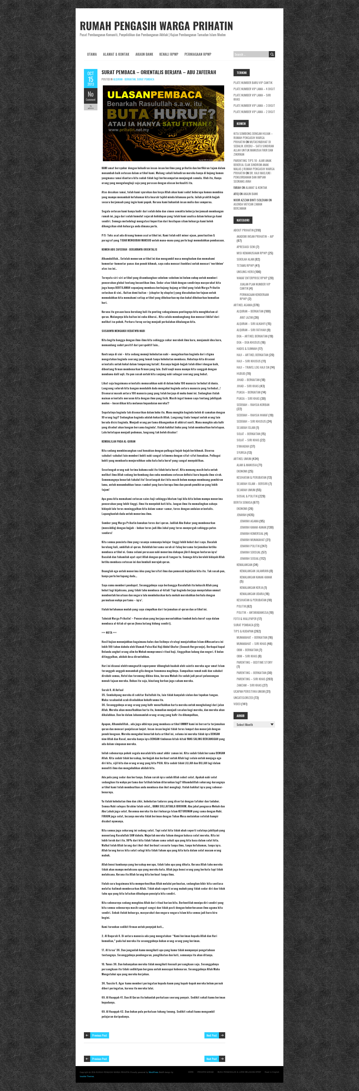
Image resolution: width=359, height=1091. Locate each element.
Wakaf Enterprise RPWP (252, 278)
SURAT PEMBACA (145, 79)
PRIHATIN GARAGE (205, 1072)
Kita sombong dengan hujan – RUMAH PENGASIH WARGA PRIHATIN (253, 137)
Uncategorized (243, 697)
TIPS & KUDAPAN (243, 631)
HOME (191, 1072)
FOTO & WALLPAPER (245, 618)
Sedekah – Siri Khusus (251, 421)
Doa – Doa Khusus (248, 342)
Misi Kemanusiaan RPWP (252, 253)
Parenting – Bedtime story (254, 662)
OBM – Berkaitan (247, 649)
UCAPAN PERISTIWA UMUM (249, 691)
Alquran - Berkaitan (124, 79)
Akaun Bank (144, 54)
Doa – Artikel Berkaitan (252, 336)
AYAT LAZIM (246, 317)
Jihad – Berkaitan (248, 379)
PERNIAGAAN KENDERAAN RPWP (254, 296)
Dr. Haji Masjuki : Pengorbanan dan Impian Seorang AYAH (253, 177)
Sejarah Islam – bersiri (252, 483)
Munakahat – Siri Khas (251, 643)
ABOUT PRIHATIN (244, 230)
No (91, 93)
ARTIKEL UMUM (242, 458)
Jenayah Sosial (249, 558)
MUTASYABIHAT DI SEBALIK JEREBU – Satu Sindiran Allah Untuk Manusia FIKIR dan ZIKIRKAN (254, 147)
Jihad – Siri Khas (248, 386)
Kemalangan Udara (252, 593)
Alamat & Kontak (116, 54)
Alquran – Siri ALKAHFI (251, 323)
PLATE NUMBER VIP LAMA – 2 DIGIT (254, 111)
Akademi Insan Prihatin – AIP (255, 236)
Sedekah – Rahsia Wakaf (252, 415)
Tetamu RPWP (245, 265)
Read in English (272, 1072)
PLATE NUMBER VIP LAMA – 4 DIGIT (254, 88)
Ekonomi (242, 471)
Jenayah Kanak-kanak (253, 527)
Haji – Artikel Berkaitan (252, 354)
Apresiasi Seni (246, 246)
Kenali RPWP (168, 54)
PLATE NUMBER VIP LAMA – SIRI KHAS (252, 97)
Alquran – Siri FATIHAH (251, 329)
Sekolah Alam (245, 259)
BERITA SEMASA (243, 502)
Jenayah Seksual (250, 552)
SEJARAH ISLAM (246, 427)
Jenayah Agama (249, 521)
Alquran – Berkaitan (250, 311)
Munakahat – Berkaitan (252, 637)
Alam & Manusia (247, 464)
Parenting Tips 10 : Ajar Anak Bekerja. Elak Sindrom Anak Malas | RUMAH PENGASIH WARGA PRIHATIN (254, 166)
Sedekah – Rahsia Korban (253, 404)
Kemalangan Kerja (251, 587)
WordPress (153, 1072)
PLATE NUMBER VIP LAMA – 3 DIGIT (254, 105)
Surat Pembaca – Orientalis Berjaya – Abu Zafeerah (159, 72)
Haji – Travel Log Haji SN (253, 367)
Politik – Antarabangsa (252, 612)
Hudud (241, 373)
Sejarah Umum (246, 489)
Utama (92, 54)
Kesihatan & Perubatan (251, 477)
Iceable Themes (87, 1076)
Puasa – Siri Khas (248, 398)
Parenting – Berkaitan (251, 672)
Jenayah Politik (250, 546)
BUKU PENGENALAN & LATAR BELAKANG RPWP (239, 1072)
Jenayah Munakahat (252, 539)
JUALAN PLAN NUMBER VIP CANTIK (255, 286)
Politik (241, 606)
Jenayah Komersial (252, 533)
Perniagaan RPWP (197, 54)
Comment (91, 99)
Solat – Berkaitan (248, 433)
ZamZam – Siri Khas (249, 685)
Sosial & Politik (247, 496)
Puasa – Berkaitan (249, 392)
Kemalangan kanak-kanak (256, 577)
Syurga (241, 452)
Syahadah (243, 446)
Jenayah (242, 514)
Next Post (212, 1035)
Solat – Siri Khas (248, 440)
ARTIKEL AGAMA (243, 305)
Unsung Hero (245, 271)
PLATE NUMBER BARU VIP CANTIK (253, 82)
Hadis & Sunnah (247, 348)
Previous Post (99, 1035)
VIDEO (237, 703)
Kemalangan (244, 564)
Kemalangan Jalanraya (254, 570)
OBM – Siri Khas (247, 656)
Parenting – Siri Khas (251, 678)
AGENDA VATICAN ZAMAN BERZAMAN (248, 206)
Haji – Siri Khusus (249, 361)
